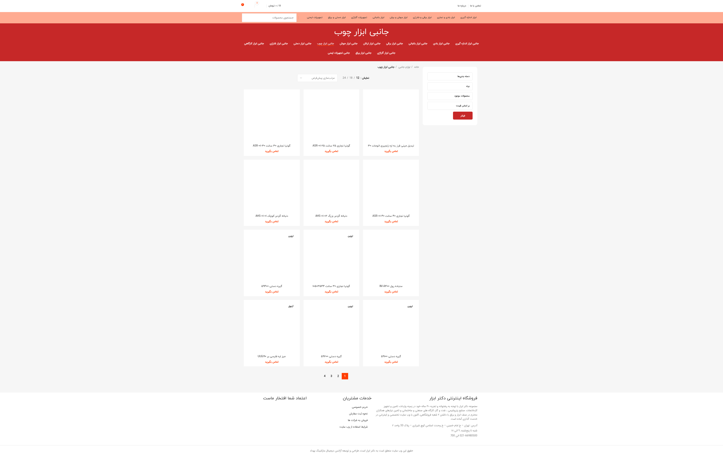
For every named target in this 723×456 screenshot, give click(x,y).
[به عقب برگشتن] (393, 32)
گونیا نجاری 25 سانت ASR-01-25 (331, 146)
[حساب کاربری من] (251, 6)
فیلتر (463, 116)
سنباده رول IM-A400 (391, 286)
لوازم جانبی (404, 67)
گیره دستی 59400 (271, 286)
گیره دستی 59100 (391, 356)
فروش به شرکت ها (358, 420)
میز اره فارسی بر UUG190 (272, 356)
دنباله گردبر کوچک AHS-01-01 (271, 216)
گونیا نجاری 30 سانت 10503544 (331, 286)
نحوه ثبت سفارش (358, 414)
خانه (416, 67)
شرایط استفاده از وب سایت (353, 427)
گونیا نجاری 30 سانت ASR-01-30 (272, 146)
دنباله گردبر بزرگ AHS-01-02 (331, 216)
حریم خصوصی (360, 407)
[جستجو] (246, 17)
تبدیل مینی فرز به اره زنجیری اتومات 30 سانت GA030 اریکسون (391, 147)
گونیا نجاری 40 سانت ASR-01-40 (391, 216)
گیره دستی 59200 (331, 356)
